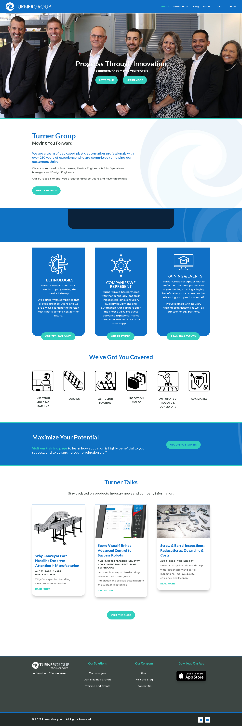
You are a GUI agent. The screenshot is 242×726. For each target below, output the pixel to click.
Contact (232, 6)
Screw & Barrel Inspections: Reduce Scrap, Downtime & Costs (182, 550)
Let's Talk (106, 80)
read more (42, 589)
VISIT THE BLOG (121, 615)
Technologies (97, 673)
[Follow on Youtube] (207, 720)
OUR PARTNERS (121, 336)
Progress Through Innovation (121, 64)
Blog (196, 6)
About (207, 6)
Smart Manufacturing (121, 564)
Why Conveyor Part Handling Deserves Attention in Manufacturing (57, 561)
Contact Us (144, 686)
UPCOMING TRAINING (183, 444)
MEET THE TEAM (46, 190)
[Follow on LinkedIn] (200, 720)
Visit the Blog (144, 679)
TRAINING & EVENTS (183, 336)
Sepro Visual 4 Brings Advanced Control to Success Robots (115, 550)
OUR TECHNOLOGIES (58, 336)
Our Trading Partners (97, 679)
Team (218, 6)
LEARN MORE (135, 80)
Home (165, 6)
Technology (106, 567)
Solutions (179, 6)
